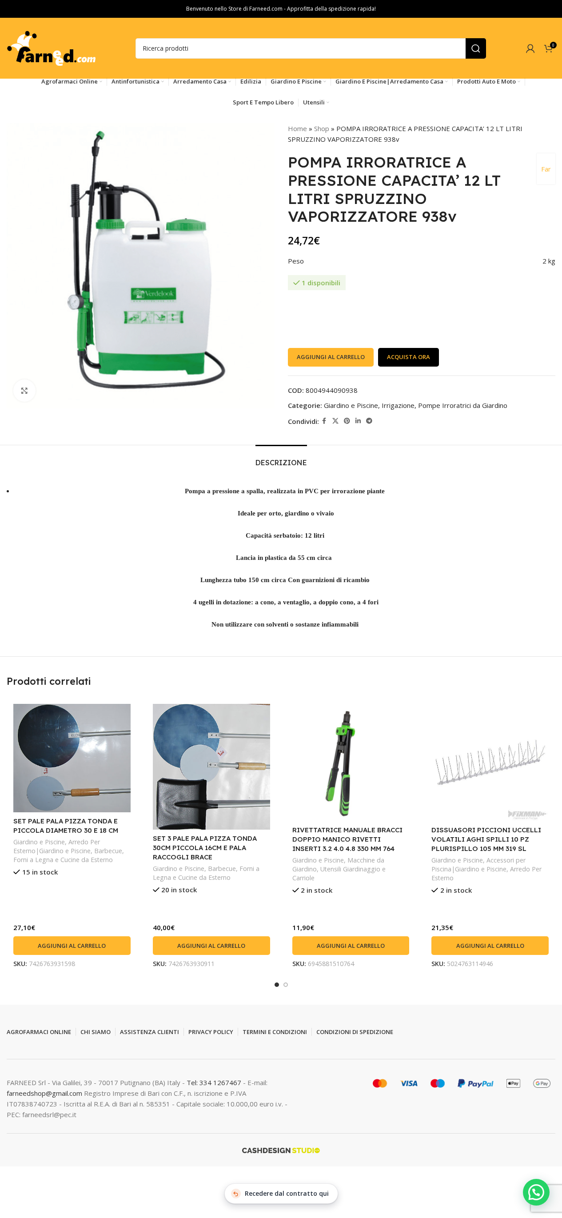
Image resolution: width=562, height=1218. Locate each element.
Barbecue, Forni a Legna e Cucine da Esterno (68, 855)
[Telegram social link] (369, 421)
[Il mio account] (530, 48)
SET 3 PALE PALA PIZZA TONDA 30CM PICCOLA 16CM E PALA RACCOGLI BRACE (205, 847)
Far (546, 168)
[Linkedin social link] (358, 421)
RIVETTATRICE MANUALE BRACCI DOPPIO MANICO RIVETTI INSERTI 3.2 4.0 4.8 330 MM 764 (347, 839)
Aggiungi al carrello (331, 357)
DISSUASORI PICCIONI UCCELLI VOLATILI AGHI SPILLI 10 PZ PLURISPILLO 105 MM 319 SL (486, 839)
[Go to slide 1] (277, 984)
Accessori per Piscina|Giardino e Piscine (478, 864)
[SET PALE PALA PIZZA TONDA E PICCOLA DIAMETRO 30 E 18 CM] (72, 758)
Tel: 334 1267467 (215, 1082)
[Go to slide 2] (285, 984)
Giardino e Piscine (351, 405)
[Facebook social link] (324, 421)
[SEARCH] (476, 48)
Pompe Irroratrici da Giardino (462, 405)
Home (297, 128)
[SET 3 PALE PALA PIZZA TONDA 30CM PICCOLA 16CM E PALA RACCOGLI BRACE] (211, 767)
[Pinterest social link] (347, 421)
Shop (321, 128)
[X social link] (335, 421)
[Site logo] (51, 47)
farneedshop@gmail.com (44, 1093)
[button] (72, 945)
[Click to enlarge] (24, 390)
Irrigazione (398, 405)
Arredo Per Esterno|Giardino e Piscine (56, 846)
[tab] (281, 458)
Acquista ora (408, 357)
